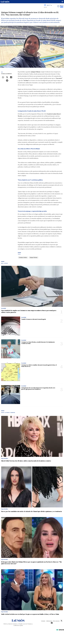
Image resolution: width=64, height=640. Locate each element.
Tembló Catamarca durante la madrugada (33, 319)
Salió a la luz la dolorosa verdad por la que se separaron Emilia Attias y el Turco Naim (30, 614)
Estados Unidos (23, 257)
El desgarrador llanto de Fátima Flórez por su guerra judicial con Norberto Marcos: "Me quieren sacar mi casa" (31, 563)
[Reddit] (7, 80)
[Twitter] (7, 77)
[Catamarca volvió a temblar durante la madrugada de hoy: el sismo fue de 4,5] (10, 371)
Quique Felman (33, 257)
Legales (21, 625)
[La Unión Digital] (5, 1)
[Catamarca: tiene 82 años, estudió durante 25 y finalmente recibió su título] (10, 348)
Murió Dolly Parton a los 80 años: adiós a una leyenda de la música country (26, 461)
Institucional (49, 621)
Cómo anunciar (56, 621)
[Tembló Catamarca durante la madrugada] (10, 326)
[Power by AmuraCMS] (60, 629)
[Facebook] (11, 77)
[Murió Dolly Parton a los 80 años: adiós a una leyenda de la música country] (32, 436)
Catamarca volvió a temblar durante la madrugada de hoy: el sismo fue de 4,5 (39, 365)
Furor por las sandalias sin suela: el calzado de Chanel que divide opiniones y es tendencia (31, 511)
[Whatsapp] (3, 77)
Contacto (43, 621)
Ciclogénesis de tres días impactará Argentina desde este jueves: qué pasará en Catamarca (38, 388)
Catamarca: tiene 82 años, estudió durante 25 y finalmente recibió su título (38, 342)
